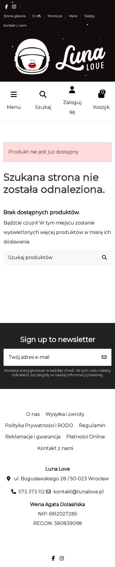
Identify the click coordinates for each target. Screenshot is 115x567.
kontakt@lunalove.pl (78, 492)
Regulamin (92, 425)
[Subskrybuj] (104, 357)
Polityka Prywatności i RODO (39, 425)
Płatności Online (85, 437)
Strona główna (15, 16)
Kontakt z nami (15, 26)
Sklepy (90, 16)
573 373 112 (32, 492)
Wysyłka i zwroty (64, 414)
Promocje (55, 16)
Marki (73, 16)
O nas (37, 16)
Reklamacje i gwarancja (32, 437)
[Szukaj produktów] (104, 257)
